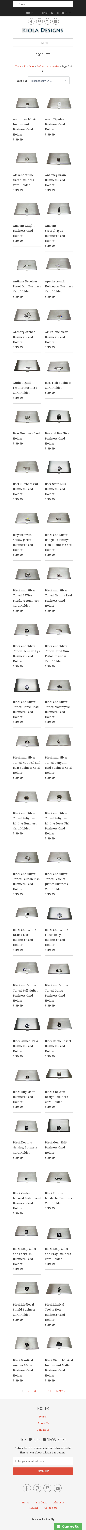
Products (43, 55)
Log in (29, 13)
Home (25, 1502)
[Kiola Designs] (43, 30)
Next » (60, 1390)
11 (49, 1390)
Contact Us (43, 1429)
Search (43, 1416)
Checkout (64, 13)
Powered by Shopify (43, 1519)
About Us (43, 1423)
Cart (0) (47, 13)
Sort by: (22, 80)
